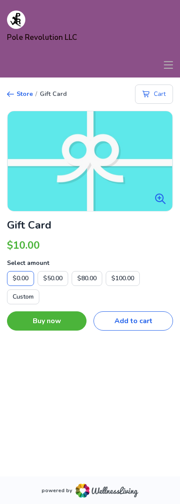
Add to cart (133, 321)
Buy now (47, 321)
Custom (23, 297)
